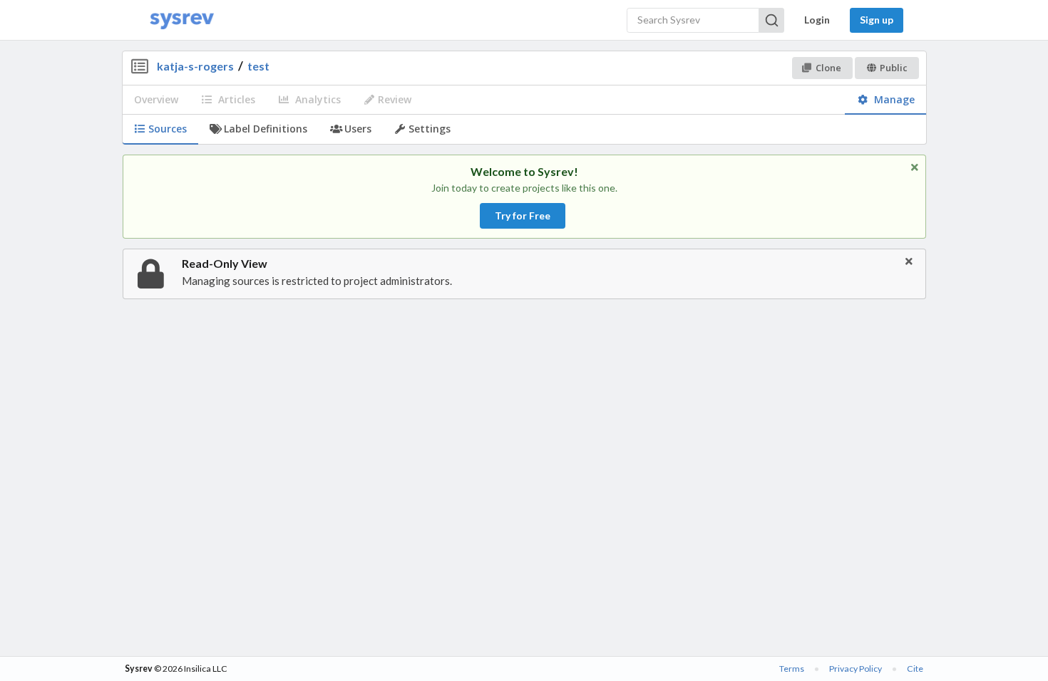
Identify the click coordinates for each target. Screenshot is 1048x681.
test (258, 66)
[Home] (182, 20)
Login (817, 20)
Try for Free (522, 215)
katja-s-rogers (195, 66)
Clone (828, 67)
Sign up (876, 20)
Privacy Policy (855, 668)
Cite (915, 668)
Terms (791, 668)
